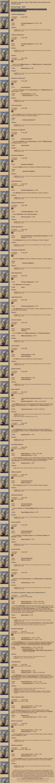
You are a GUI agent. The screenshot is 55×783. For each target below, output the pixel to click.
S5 (15, 416)
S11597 (16, 657)
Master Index (27, 9)
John (25, 637)
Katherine (23, 330)
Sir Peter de (27, 281)
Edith (27, 649)
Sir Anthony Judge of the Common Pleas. (37, 650)
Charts (32, 9)
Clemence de (28, 119)
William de (30, 333)
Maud (45, 607)
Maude (25, 482)
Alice (22, 25)
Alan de (25, 87)
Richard (34, 430)
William (24, 64)
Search (44, 9)
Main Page (13, 9)
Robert (29, 535)
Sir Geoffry (27, 23)
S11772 (16, 622)
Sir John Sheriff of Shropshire (31, 398)
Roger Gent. (32, 508)
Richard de (26, 138)
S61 (15, 468)
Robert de (44, 333)
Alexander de (27, 164)
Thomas (26, 578)
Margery (26, 711)
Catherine (25, 672)
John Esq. (27, 706)
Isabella (19, 430)
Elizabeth (26, 455)
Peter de (32, 214)
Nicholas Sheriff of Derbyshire (40, 643)
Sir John (33, 89)
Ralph (26, 601)
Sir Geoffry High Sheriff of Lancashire (34, 235)
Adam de (25, 328)
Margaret (27, 95)
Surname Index (20, 9)
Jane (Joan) (46, 430)
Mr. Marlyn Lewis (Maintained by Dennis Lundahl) (32, 778)
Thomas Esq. (20, 405)
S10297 (16, 29)
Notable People (38, 9)
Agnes (47, 64)
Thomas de (42, 535)
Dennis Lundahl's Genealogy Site (18, 10)
